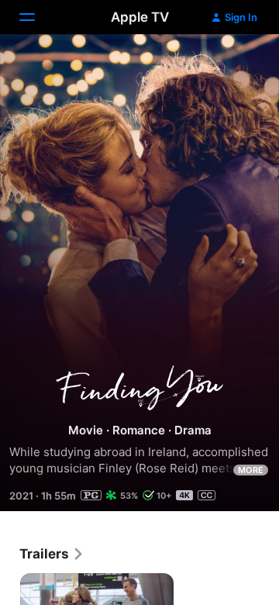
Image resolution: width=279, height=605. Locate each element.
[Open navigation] (36, 17)
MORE (251, 470)
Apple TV (140, 17)
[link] (51, 553)
